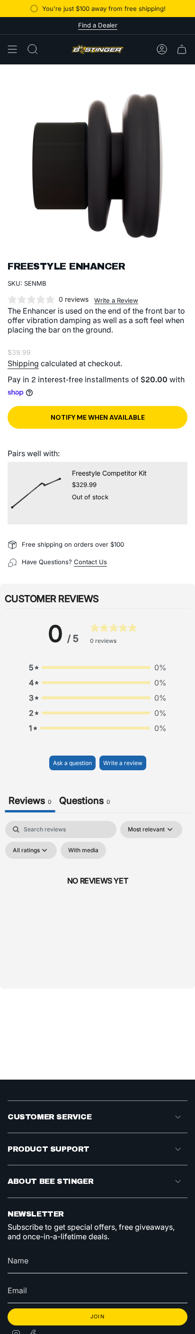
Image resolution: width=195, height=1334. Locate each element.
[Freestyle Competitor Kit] (36, 493)
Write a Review (116, 300)
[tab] (84, 801)
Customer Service (50, 1117)
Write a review (122, 762)
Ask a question (72, 762)
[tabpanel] (97, 902)
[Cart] (182, 49)
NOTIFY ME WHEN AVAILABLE (98, 417)
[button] (97, 667)
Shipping (23, 363)
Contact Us (90, 562)
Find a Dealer (97, 25)
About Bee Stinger (50, 1181)
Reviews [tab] (30, 800)
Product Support (48, 1149)
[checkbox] (83, 850)
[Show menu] (12, 49)
